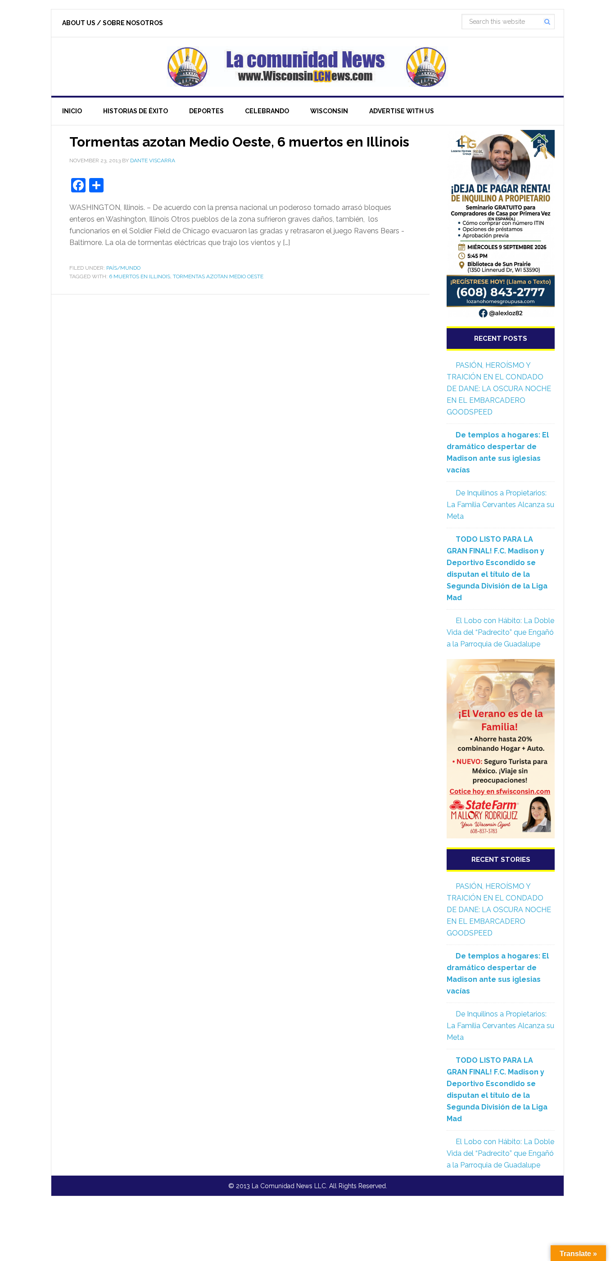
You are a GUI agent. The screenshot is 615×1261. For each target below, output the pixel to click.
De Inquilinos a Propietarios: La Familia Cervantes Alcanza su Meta (500, 505)
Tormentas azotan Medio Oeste (218, 276)
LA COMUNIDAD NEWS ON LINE (307, 66)
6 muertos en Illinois (139, 276)
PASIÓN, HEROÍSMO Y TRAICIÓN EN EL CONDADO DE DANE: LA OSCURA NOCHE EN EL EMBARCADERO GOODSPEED (499, 388)
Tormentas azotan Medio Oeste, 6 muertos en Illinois (239, 142)
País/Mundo (123, 268)
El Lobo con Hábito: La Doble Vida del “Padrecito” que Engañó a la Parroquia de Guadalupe (500, 632)
